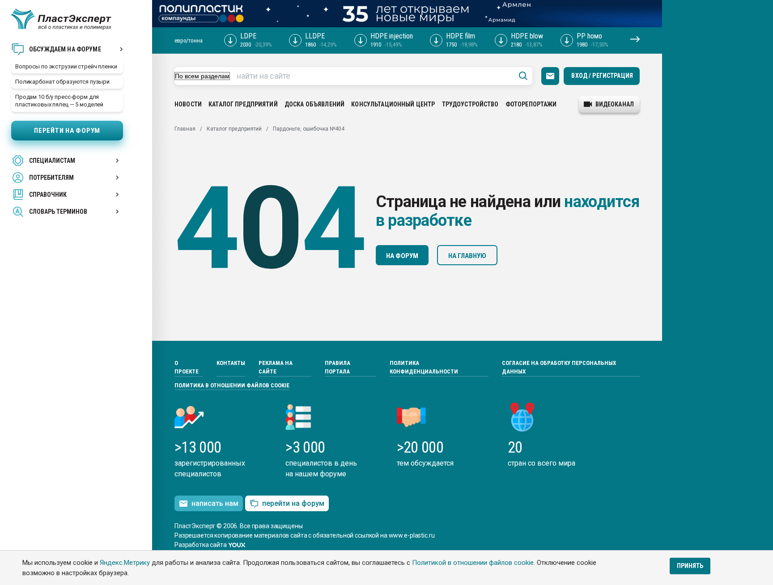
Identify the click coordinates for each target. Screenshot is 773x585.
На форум (402, 256)
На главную (467, 256)
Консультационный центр (393, 104)
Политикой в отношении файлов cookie (473, 563)
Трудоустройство (470, 104)
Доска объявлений (314, 104)
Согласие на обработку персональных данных (559, 367)
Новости (188, 104)
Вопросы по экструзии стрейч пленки (66, 66)
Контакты (231, 363)
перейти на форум (293, 503)
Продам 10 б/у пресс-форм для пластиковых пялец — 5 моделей (59, 100)
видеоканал (614, 104)
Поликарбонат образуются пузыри (62, 81)
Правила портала (337, 367)
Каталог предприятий (243, 104)
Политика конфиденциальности (424, 367)
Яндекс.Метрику (125, 563)
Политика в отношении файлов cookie (231, 385)
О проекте (186, 367)
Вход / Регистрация (602, 75)
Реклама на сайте (276, 367)
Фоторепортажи (531, 104)
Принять (690, 565)
